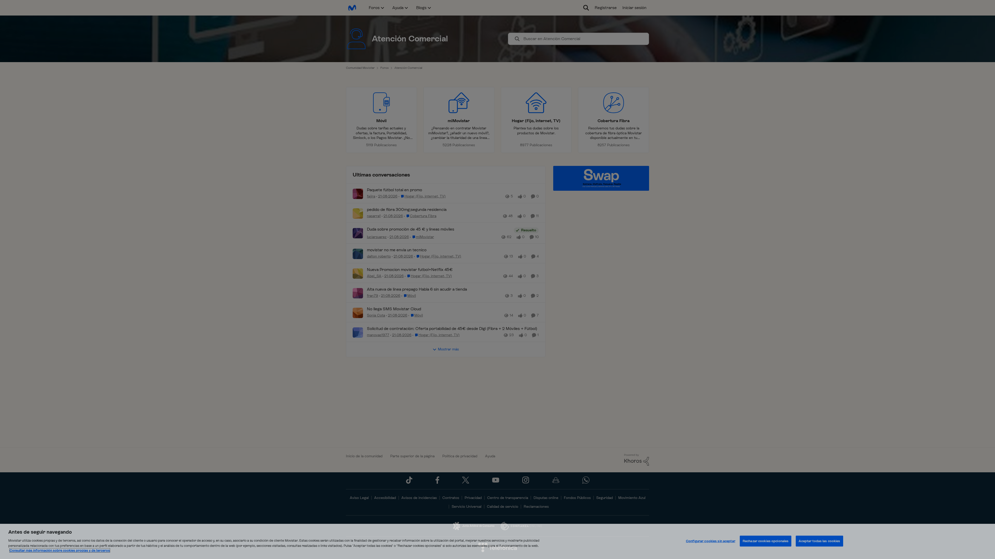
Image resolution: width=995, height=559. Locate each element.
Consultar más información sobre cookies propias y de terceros (60, 550)
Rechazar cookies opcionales (766, 541)
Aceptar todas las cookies (819, 541)
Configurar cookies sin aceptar (710, 541)
